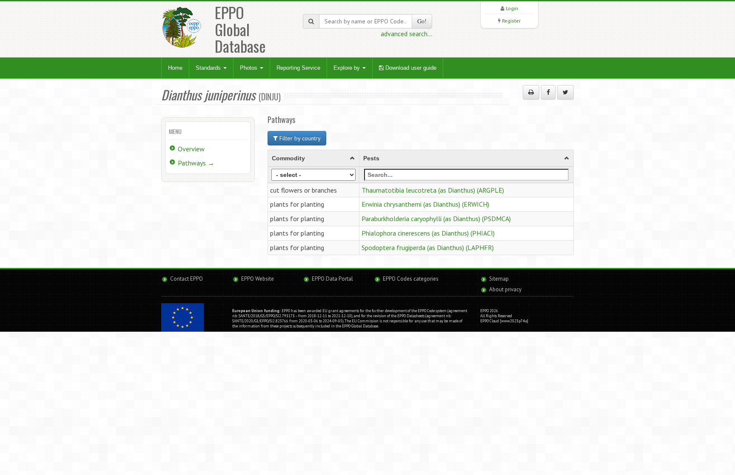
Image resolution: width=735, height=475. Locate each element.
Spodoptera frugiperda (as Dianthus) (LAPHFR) (428, 247)
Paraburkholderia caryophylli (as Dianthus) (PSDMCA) (436, 218)
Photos (249, 68)
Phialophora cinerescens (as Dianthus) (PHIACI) (428, 233)
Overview (191, 149)
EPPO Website (257, 278)
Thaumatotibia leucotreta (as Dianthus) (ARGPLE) (433, 190)
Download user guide (410, 68)
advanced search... (406, 33)
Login (512, 8)
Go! (422, 21)
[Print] (531, 92)
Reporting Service (298, 68)
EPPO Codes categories (411, 278)
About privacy (505, 289)
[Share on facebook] (548, 92)
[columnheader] (313, 158)
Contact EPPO (186, 278)
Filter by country (299, 138)
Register (511, 20)
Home (175, 68)
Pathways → (196, 163)
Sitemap (499, 278)
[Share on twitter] (565, 92)
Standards (209, 68)
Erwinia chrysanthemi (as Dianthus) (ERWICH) (425, 204)
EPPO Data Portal (332, 278)
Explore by (347, 68)
